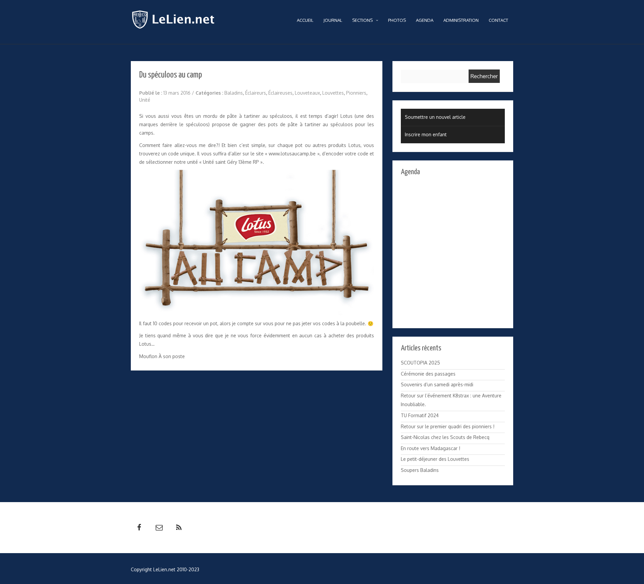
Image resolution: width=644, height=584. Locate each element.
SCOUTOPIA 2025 (420, 363)
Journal (332, 20)
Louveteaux (307, 93)
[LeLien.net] (175, 21)
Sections (362, 20)
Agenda (424, 20)
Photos (397, 20)
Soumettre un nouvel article (435, 117)
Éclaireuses (280, 93)
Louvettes (333, 93)
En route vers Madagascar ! (430, 448)
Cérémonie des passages (428, 374)
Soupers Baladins (420, 470)
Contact (498, 20)
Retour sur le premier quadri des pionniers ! (447, 426)
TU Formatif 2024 (420, 415)
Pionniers (356, 93)
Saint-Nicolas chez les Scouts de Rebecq (445, 437)
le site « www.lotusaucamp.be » (285, 153)
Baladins (233, 93)
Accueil (305, 20)
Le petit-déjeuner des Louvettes (435, 459)
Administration (461, 20)
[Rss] (178, 527)
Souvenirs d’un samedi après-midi (437, 384)
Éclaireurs (255, 93)
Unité (144, 100)
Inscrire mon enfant (426, 134)
